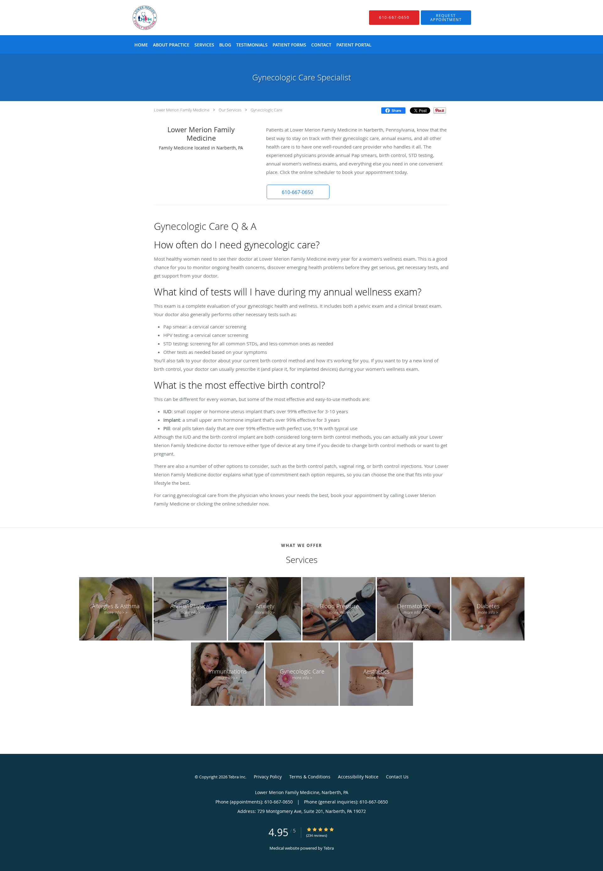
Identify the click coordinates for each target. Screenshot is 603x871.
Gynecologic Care (266, 110)
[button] (446, 17)
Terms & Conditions (309, 777)
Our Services (230, 110)
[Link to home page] (135, 17)
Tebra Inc (236, 777)
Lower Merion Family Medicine (181, 110)
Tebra (328, 848)
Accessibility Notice (358, 777)
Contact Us (397, 777)
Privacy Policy (268, 777)
